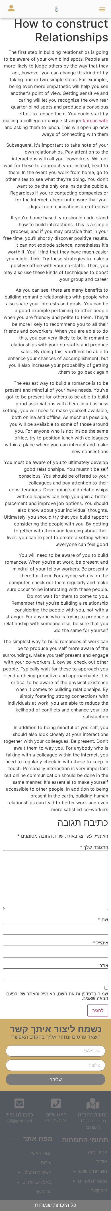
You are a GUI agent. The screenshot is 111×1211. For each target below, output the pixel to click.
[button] (102, 9)
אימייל (100, 942)
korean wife (95, 120)
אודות (46, 1162)
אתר (104, 965)
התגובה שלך (94, 847)
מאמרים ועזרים (37, 1182)
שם (103, 919)
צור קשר (44, 1191)
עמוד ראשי (41, 1153)
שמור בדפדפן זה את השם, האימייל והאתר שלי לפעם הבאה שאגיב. (57, 996)
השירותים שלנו (37, 1172)
